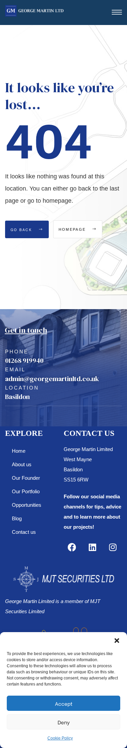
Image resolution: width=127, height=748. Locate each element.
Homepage (73, 229)
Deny (64, 722)
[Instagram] (112, 547)
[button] (116, 640)
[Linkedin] (92, 547)
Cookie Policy (60, 738)
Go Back (22, 229)
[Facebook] (72, 547)
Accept (63, 703)
